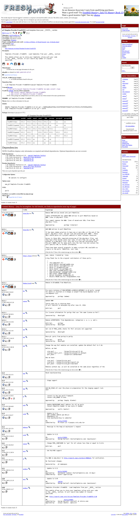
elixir (123, 81)
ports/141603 (62, 471)
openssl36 (125, 110)
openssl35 (125, 106)
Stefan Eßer (26, 213)
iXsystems (133, 35)
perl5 (12, 43)
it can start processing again (82, 22)
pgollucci (25, 469)
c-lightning (125, 79)
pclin (24, 405)
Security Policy (126, 52)
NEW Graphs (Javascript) (129, 156)
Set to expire (125, 180)
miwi (24, 381)
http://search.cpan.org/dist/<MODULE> (78, 458)
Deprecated (125, 166)
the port (10, 87)
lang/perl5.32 (28, 159)
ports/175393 (62, 421)
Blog (123, 56)
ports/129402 (68, 499)
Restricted (125, 172)
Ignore (124, 168)
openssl (124, 96)
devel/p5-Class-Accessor (32, 157)
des (24, 291)
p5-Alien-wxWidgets (29, 42)
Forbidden (125, 170)
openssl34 (125, 101)
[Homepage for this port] (3, 64)
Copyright (113, 514)
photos (97, 15)
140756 (60, 481)
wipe (48, 42)
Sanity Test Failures (127, 145)
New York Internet (126, 35)
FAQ (123, 49)
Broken (124, 164)
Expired (124, 178)
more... (124, 71)
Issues (123, 47)
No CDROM (125, 174)
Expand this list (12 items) (15, 197)
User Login (125, 28)
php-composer (126, 91)
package (11, 90)
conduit (124, 94)
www (7, 33)
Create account (126, 30)
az (23, 396)
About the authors (126, 46)
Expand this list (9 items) (10, 75)
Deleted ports (125, 143)
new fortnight (125, 191)
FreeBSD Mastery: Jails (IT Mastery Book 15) (103, 12)
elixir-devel (125, 83)
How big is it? (125, 51)
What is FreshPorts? (127, 44)
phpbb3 (124, 87)
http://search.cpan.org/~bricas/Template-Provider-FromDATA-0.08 (73, 496)
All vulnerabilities (130, 126)
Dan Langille (125, 514)
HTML (127, 513)
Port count (125, 161)
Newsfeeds (125, 146)
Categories (125, 142)
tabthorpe (25, 427)
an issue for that (100, 22)
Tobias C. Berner (27, 256)
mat (24, 313)
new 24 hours (126, 184)
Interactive (125, 182)
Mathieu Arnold (27, 283)
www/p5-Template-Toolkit (37, 155)
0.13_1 (4, 33)
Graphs (124, 155)
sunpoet (25, 301)
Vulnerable (125, 176)
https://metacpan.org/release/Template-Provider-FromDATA (20, 48)
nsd (123, 89)
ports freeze (9, 22)
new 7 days (125, 189)
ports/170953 (62, 437)
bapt (24, 373)
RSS (135, 513)
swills (24, 414)
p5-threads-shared (54, 42)
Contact (124, 57)
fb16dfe (13, 40)
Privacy (124, 54)
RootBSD (130, 37)
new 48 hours (126, 186)
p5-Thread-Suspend (41, 42)
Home (123, 140)
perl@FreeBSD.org (14, 35)
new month (125, 193)
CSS (131, 513)
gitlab (123, 85)
